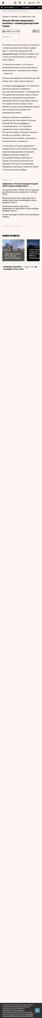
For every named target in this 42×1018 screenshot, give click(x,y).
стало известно (18, 86)
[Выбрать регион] (24, 3)
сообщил (23, 123)
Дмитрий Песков (10, 54)
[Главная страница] (3, 3)
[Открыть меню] (38, 2)
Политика (14, 17)
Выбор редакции (8, 11)
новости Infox (11, 235)
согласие (20, 1010)
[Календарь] (15, 3)
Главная (5, 17)
